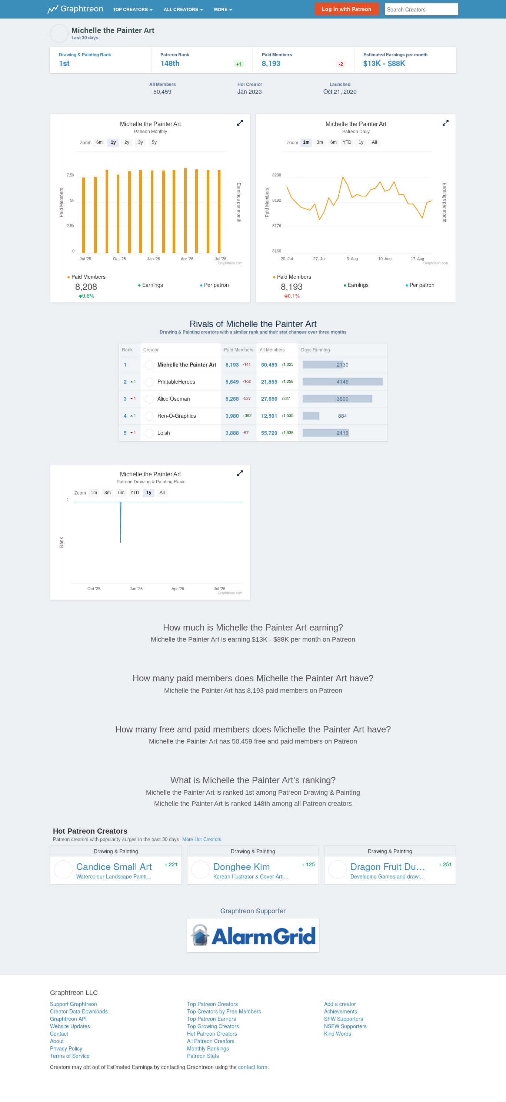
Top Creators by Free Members (224, 1011)
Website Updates (70, 1026)
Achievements (340, 1011)
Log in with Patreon (347, 9)
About (57, 1041)
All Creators (181, 9)
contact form (252, 1066)
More (221, 9)
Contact (59, 1033)
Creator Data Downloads (79, 1011)
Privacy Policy (66, 1048)
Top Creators (131, 9)
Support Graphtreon (73, 1003)
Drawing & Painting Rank (85, 54)
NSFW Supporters (345, 1026)
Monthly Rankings (208, 1048)
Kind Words (337, 1033)
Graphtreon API (68, 1018)
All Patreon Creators (210, 1041)
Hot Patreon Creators (212, 1033)
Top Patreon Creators (212, 1003)
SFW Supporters (343, 1018)
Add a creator (340, 1003)
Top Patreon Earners (211, 1018)
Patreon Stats (203, 1055)
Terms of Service (70, 1055)
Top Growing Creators (213, 1026)
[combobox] (422, 9)
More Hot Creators (202, 839)
